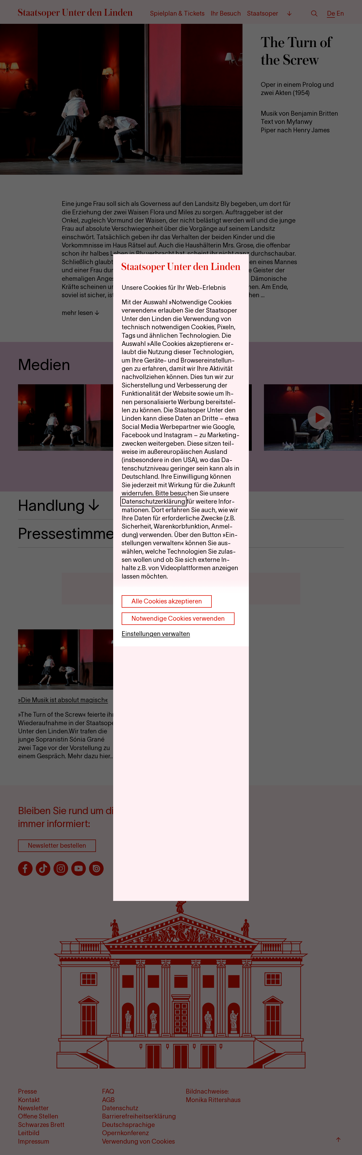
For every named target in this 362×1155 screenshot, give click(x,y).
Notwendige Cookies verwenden (178, 618)
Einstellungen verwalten (156, 633)
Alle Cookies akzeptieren (166, 601)
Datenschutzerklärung (153, 501)
